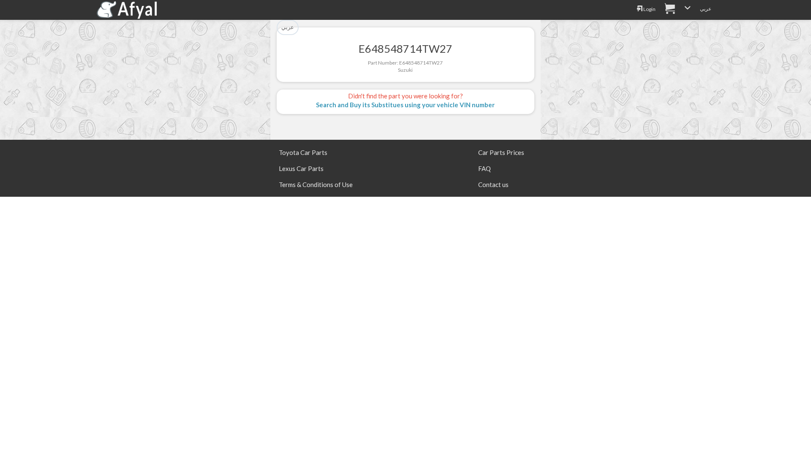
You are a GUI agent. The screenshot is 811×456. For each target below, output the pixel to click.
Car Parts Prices (501, 152)
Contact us (493, 184)
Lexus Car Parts (301, 168)
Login (649, 9)
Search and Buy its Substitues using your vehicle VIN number (405, 105)
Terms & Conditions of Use (316, 184)
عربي (705, 8)
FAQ (484, 168)
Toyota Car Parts (303, 152)
